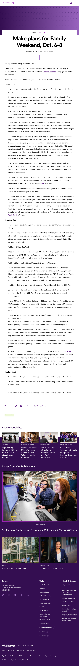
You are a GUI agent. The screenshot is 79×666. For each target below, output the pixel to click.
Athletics (42, 588)
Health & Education (45, 603)
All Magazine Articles (46, 627)
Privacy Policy (43, 656)
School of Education (68, 602)
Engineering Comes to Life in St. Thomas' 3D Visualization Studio (9, 452)
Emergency (53, 656)
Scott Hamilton (68, 352)
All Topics (42, 631)
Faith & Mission (44, 599)
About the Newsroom (8, 650)
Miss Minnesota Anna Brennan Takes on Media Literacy (29, 452)
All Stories (42, 635)
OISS (42, 184)
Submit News (20, 650)
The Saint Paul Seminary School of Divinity (69, 619)
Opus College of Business (69, 592)
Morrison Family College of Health (69, 610)
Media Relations (31, 650)
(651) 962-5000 (6, 590)
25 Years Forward (14, 568)
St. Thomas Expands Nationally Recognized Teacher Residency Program (68, 452)
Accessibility (33, 656)
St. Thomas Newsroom (47, 51)
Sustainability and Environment (45, 615)
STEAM (42, 606)
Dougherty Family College (69, 614)
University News (43, 32)
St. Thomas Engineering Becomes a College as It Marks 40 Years (39, 530)
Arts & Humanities (45, 585)
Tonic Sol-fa (12, 215)
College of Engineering (68, 598)
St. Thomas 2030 (45, 619)
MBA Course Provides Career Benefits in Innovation (49, 452)
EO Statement (23, 656)
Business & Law (44, 592)
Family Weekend (49, 72)
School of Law (66, 605)
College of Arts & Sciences (67, 586)
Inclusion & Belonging (46, 596)
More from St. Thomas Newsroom (38, 406)
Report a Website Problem (9, 656)
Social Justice (43, 610)
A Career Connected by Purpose (52, 568)
